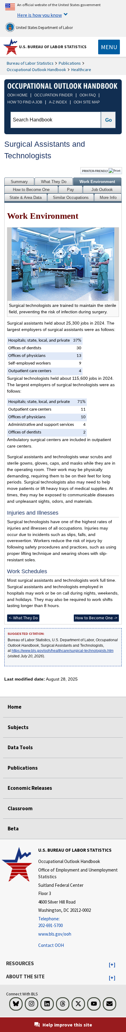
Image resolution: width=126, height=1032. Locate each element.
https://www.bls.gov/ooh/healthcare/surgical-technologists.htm (62, 651)
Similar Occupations (71, 197)
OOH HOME (17, 95)
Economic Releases (30, 788)
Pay (70, 189)
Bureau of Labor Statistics (30, 63)
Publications (70, 63)
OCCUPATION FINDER (53, 95)
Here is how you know (39, 15)
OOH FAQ (88, 95)
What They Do (53, 181)
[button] (112, 965)
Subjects (18, 727)
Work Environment (97, 181)
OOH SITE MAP (87, 102)
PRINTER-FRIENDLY (95, 171)
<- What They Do (23, 617)
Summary (19, 181)
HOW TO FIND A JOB (24, 102)
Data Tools (20, 747)
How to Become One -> (96, 617)
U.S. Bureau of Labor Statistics (53, 46)
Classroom (20, 808)
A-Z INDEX (58, 102)
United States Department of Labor (44, 27)
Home (14, 706)
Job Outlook (102, 189)
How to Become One (31, 189)
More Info (108, 197)
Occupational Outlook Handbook (36, 69)
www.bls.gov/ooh (54, 934)
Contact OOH (51, 945)
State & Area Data (25, 197)
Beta (13, 828)
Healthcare (81, 69)
